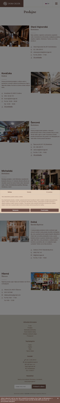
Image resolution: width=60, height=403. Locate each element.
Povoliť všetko (44, 210)
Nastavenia (15, 210)
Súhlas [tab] (10, 192)
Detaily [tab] (29, 192)
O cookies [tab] (49, 192)
